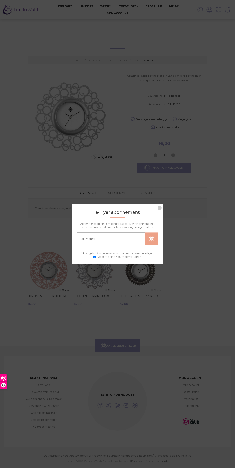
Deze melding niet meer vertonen (119, 256)
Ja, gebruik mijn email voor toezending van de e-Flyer (119, 253)
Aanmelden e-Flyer (151, 238)
